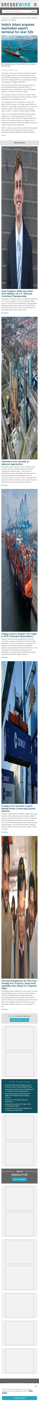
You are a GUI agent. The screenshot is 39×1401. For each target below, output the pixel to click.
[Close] (36, 1386)
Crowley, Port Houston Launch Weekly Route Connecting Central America (18, 808)
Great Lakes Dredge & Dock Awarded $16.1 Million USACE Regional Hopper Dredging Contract (18, 1095)
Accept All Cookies (19, 1398)
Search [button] (34, 11)
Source (3, 135)
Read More (4, 313)
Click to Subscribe (19, 1179)
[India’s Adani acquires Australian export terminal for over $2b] (19, 49)
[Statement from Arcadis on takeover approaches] (19, 388)
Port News (11, 20)
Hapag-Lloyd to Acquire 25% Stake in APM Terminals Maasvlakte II (19, 635)
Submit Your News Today (19, 1020)
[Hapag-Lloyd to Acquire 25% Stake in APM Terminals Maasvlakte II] (19, 560)
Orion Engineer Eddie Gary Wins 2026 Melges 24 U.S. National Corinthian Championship (17, 294)
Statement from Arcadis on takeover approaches (15, 462)
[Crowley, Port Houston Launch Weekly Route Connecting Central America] (19, 732)
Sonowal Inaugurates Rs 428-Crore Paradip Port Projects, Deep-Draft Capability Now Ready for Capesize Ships (19, 984)
